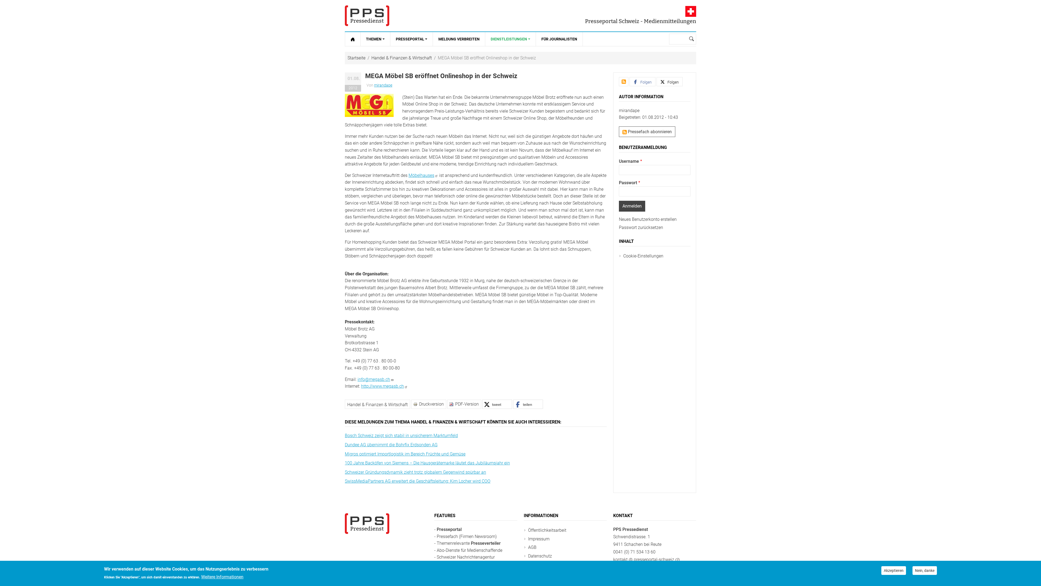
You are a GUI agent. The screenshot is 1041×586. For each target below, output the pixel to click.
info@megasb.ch (374, 379)
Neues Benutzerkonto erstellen (648, 219)
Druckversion (431, 404)
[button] (369, 105)
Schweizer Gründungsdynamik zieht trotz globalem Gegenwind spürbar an (415, 472)
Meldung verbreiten (459, 39)
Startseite (356, 57)
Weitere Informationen (222, 576)
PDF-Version (467, 404)
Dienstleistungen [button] (509, 39)
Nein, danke (924, 570)
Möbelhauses (421, 175)
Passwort (628, 182)
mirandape (383, 85)
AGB (532, 547)
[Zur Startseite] (352, 39)
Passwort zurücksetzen (641, 227)
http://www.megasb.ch (382, 386)
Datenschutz (540, 556)
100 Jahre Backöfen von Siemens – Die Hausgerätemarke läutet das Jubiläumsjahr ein (427, 463)
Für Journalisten (559, 39)
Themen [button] (373, 39)
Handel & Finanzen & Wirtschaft (401, 57)
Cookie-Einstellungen (643, 256)
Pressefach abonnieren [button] (649, 131)
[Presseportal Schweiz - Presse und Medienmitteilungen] (367, 16)
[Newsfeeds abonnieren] (623, 81)
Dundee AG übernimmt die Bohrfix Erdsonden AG (391, 444)
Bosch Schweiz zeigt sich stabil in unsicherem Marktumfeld (401, 435)
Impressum (539, 539)
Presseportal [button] (410, 39)
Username (629, 161)
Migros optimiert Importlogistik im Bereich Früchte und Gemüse (405, 454)
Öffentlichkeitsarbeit (547, 530)
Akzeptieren (894, 570)
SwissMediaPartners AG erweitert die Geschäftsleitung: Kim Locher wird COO (417, 481)
